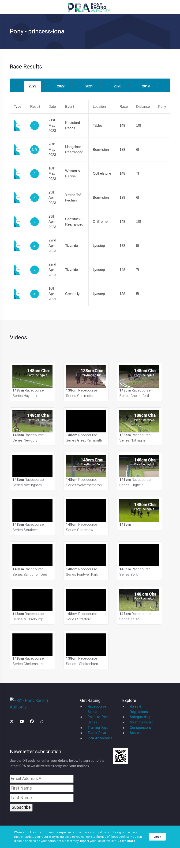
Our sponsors (140, 727)
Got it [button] (157, 836)
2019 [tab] (146, 86)
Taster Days (97, 732)
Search (135, 732)
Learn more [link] (126, 841)
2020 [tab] (117, 86)
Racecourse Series (97, 709)
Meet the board (141, 722)
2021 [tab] (89, 86)
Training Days (98, 727)
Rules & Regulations (139, 709)
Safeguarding (140, 717)
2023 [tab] (32, 86)
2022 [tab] (60, 86)
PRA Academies (100, 738)
